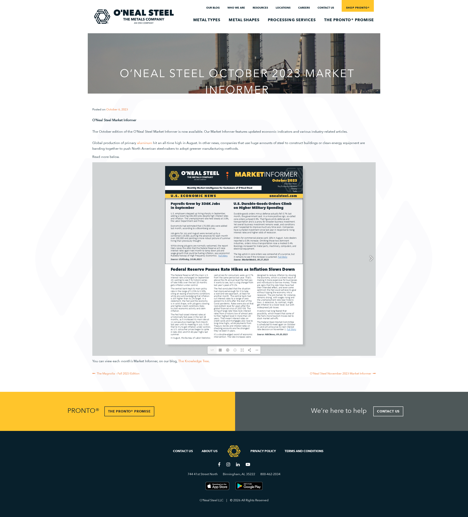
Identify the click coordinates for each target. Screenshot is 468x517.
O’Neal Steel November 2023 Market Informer (340, 373)
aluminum (144, 143)
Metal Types (206, 20)
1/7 (212, 350)
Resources (260, 7)
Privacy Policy (263, 451)
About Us (210, 451)
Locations (283, 7)
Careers (304, 7)
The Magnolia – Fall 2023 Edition (118, 373)
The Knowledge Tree (193, 361)
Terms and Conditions (304, 451)
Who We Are (236, 7)
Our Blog (213, 7)
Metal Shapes (244, 20)
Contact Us (326, 7)
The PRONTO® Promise (349, 20)
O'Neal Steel (134, 17)
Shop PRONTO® (357, 7)
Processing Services (292, 20)
